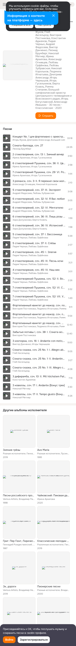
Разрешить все (21, 24)
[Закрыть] (53, 16)
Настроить (44, 24)
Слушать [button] (47, 115)
